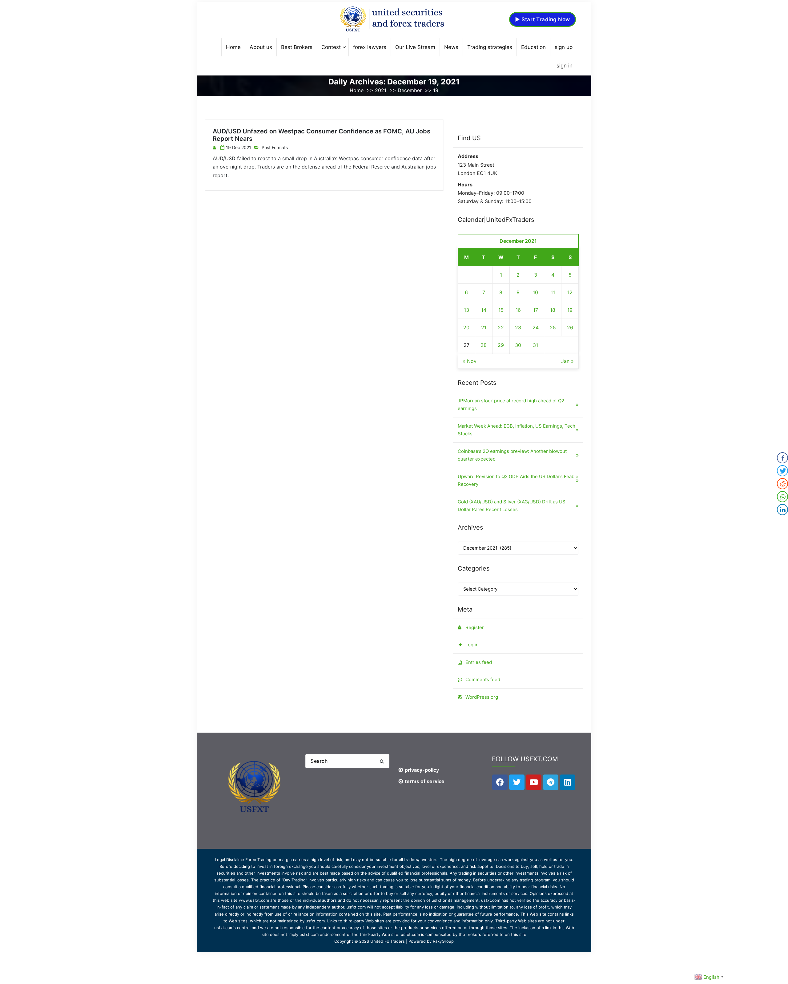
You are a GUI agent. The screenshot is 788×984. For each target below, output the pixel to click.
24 (536, 327)
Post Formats (275, 147)
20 (466, 327)
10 (535, 292)
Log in (472, 645)
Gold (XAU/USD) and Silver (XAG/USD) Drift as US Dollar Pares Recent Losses (511, 506)
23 (518, 327)
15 (501, 310)
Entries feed (478, 662)
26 (570, 327)
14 (483, 310)
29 (501, 345)
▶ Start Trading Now (542, 19)
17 (535, 310)
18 (552, 310)
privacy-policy (422, 770)
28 (483, 345)
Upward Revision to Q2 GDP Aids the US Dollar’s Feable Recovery (518, 480)
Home (357, 90)
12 (570, 292)
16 (518, 310)
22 (501, 327)
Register (474, 627)
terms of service (424, 781)
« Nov (469, 361)
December (410, 90)
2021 (380, 90)
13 (466, 310)
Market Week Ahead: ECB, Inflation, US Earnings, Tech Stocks (516, 430)
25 (553, 327)
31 (535, 345)
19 (570, 310)
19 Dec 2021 (238, 147)
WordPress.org (481, 697)
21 (483, 327)
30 (518, 345)
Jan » (567, 361)
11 (553, 292)
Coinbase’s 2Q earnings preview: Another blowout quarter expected (512, 455)
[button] (381, 761)
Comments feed (482, 679)
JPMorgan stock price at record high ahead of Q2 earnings (511, 405)
